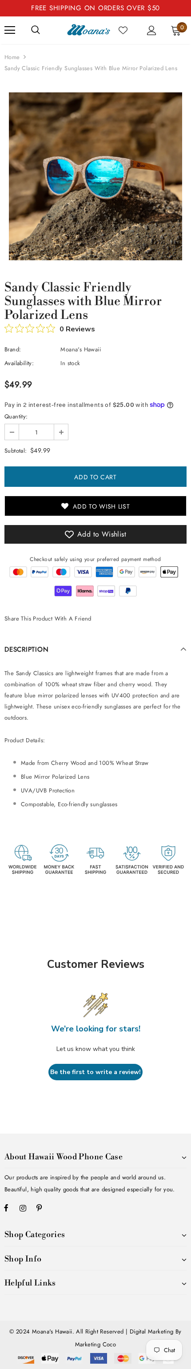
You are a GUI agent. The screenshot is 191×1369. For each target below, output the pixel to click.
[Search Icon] (35, 30)
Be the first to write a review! (95, 1072)
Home (12, 57)
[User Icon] (151, 30)
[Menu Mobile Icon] (9, 30)
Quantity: (16, 416)
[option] (95, 176)
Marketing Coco (95, 1344)
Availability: (19, 363)
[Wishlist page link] (123, 30)
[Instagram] (23, 1208)
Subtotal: (15, 450)
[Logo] (88, 30)
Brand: (12, 349)
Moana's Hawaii (80, 349)
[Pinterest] (39, 1208)
